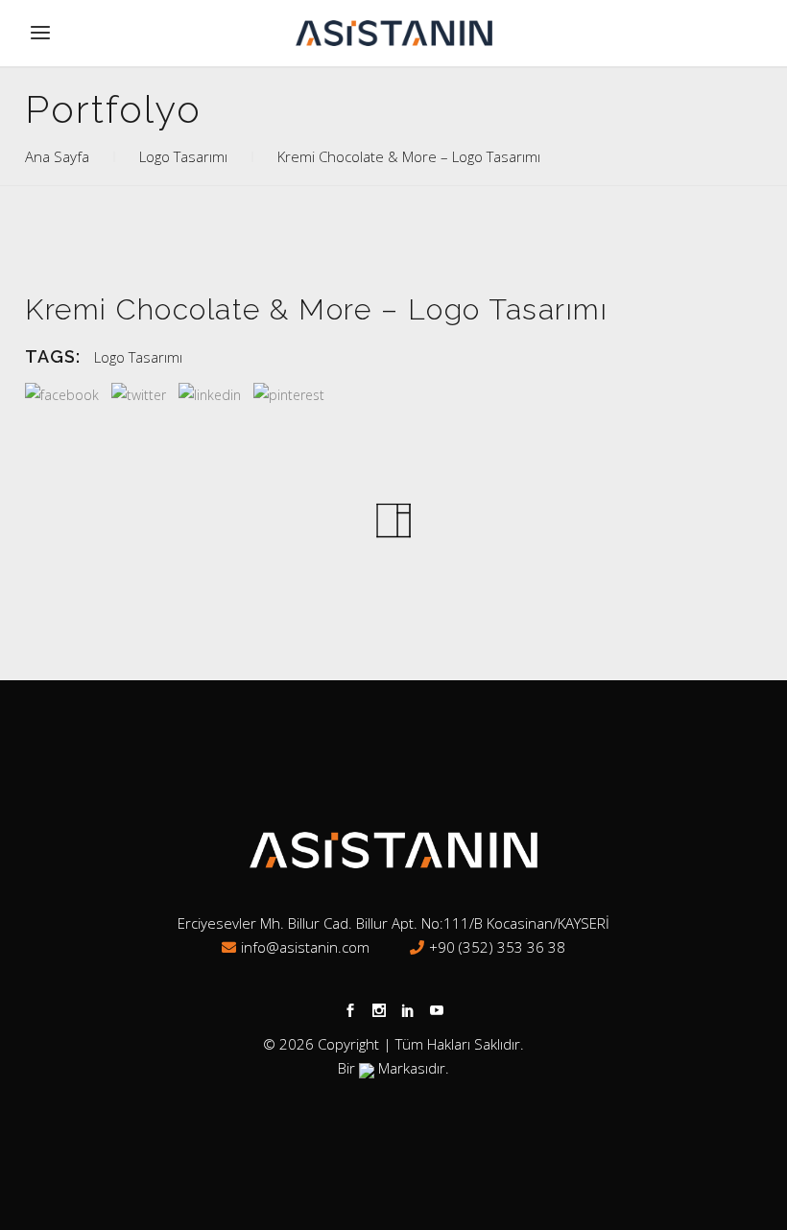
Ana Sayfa (57, 156)
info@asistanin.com (305, 947)
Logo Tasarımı (183, 156)
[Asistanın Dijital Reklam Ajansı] (366, 1067)
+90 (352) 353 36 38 (497, 947)
